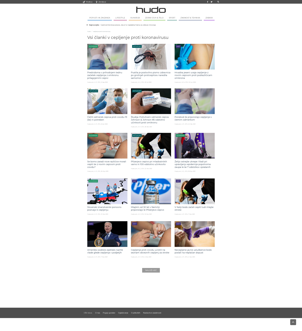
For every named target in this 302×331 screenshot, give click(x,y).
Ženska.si (102, 2)
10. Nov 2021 (148, 214)
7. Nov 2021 (191, 214)
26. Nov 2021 (104, 171)
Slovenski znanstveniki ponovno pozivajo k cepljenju (104, 208)
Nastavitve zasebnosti (152, 313)
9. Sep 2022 (104, 82)
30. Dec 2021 (148, 127)
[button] (218, 2)
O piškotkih (135, 313)
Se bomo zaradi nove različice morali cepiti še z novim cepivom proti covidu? (106, 164)
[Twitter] (211, 2)
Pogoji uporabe (109, 313)
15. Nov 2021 (104, 214)
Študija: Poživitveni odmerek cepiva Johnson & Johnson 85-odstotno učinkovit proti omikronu (150, 120)
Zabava (209, 18)
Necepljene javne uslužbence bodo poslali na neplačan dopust (193, 251)
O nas (97, 313)
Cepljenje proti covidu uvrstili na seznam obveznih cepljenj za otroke (150, 251)
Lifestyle (120, 18)
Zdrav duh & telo (154, 18)
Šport (172, 18)
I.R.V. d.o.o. (88, 313)
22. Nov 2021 (148, 168)
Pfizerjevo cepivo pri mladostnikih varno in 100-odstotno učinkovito (149, 163)
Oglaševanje (123, 313)
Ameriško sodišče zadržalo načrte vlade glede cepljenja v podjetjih (105, 251)
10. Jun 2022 (192, 82)
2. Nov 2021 (191, 257)
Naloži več (151, 270)
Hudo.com (90, 82)
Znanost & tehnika (190, 18)
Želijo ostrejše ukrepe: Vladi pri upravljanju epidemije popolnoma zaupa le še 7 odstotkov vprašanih (193, 164)
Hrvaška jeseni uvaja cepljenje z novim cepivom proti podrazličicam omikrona (193, 75)
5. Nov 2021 (148, 257)
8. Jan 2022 (104, 124)
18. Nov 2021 (191, 171)
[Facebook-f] (207, 2)
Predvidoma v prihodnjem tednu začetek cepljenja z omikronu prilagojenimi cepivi (104, 75)
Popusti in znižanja (99, 18)
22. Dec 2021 (192, 124)
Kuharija (135, 18)
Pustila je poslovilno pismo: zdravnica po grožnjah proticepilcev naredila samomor (150, 75)
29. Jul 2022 (148, 82)
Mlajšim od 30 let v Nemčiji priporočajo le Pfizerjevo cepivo (147, 208)
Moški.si (89, 2)
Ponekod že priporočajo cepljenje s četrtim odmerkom (193, 118)
